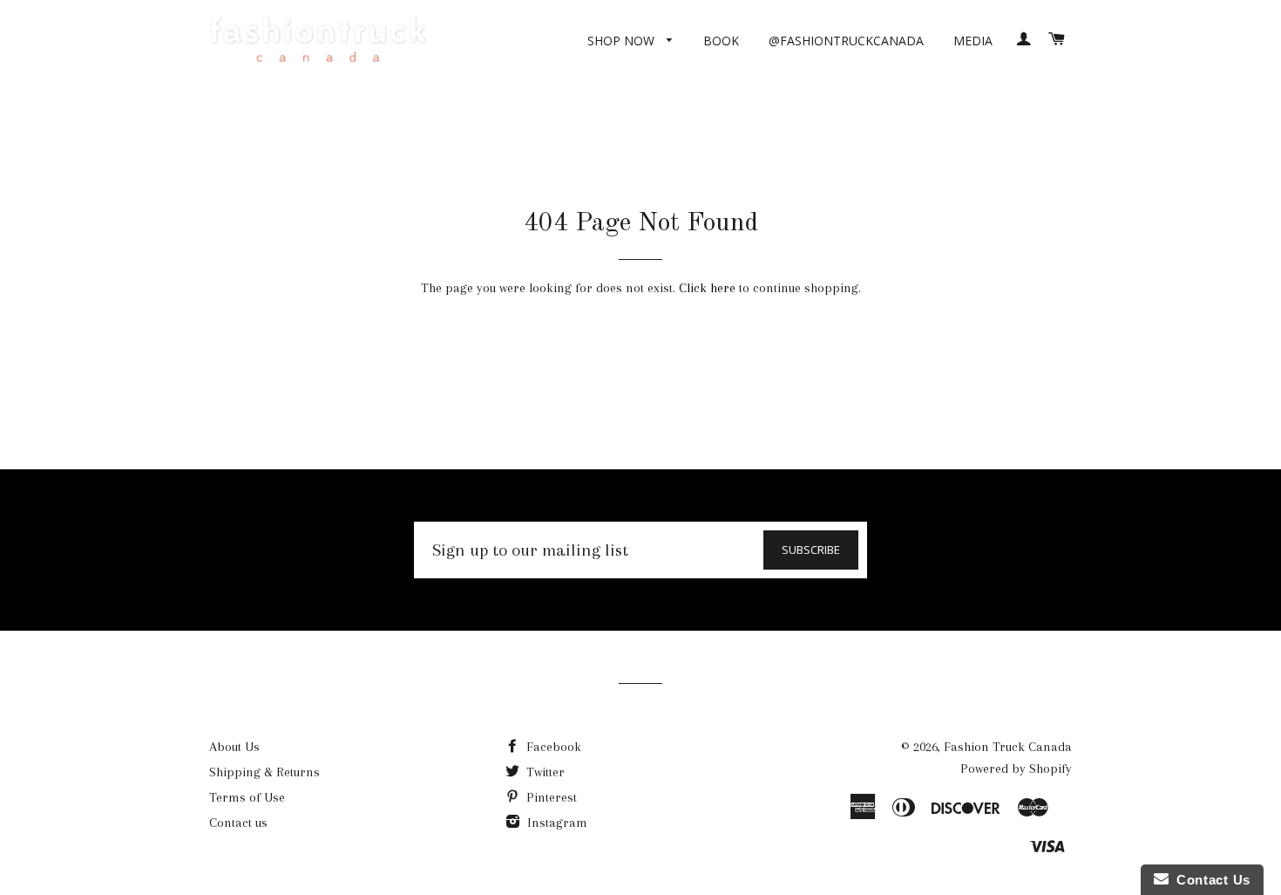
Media (973, 40)
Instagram (555, 822)
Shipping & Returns (264, 772)
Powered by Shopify (1016, 768)
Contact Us (1209, 879)
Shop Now (622, 40)
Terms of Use (247, 797)
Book (721, 40)
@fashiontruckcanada (846, 40)
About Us (234, 747)
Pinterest (550, 797)
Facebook (552, 747)
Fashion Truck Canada (1008, 747)
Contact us (238, 822)
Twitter (544, 772)
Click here (707, 288)
